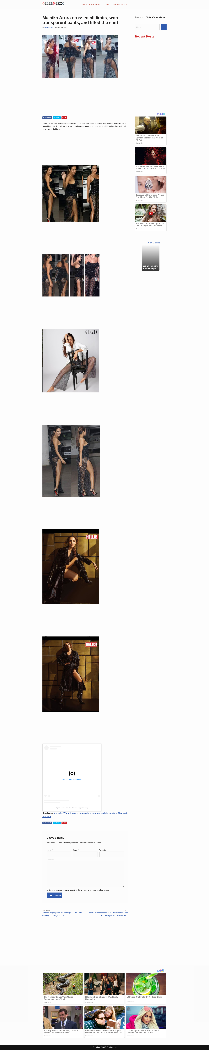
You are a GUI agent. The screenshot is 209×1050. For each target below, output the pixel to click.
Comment (51, 860)
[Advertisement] (85, 100)
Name (50, 850)
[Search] (164, 27)
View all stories (154, 243)
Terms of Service (120, 4)
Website (102, 850)
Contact (107, 4)
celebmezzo (49, 27)
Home (84, 4)
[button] (164, 4)
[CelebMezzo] (53, 4)
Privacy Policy (95, 4)
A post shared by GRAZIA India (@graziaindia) (72, 808)
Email (76, 850)
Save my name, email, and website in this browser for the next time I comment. (79, 890)
